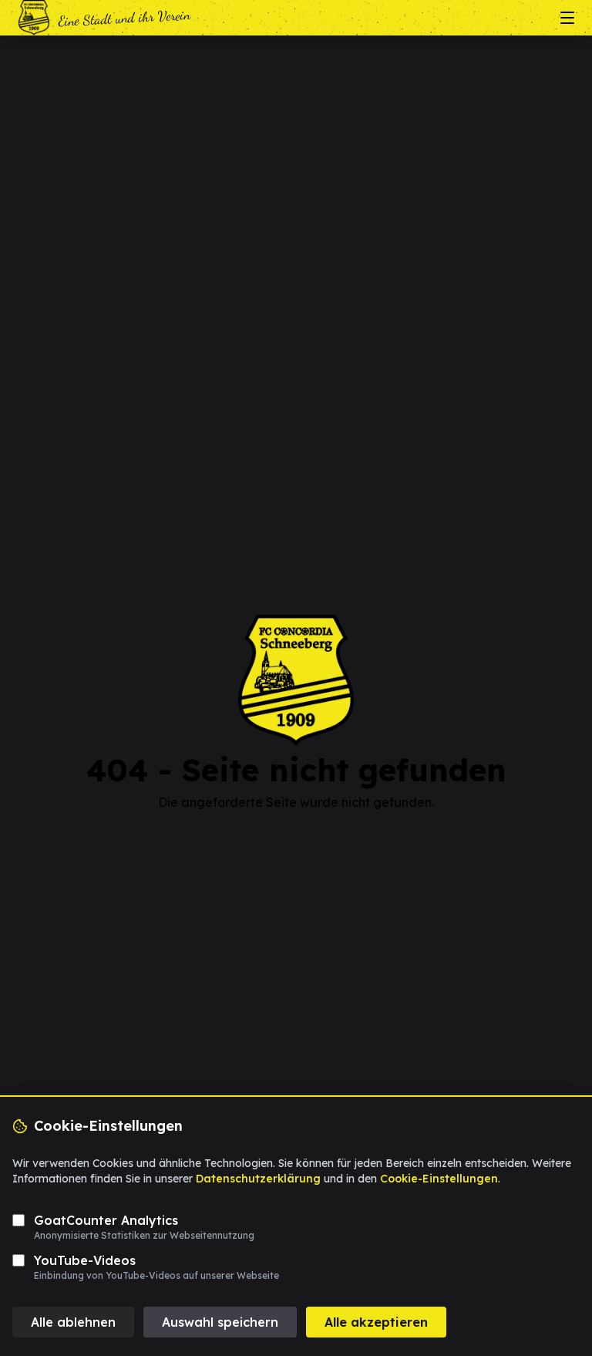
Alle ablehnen (73, 1322)
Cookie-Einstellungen (439, 1179)
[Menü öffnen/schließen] (567, 17)
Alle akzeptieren (376, 1322)
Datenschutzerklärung (258, 1179)
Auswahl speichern (220, 1322)
